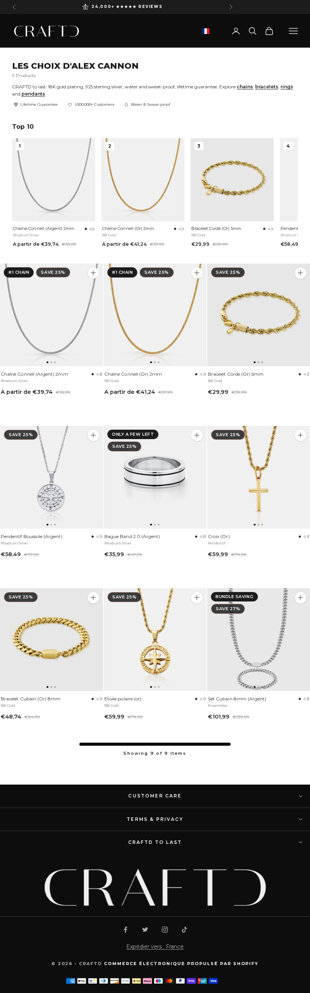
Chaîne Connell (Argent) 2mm (43, 228)
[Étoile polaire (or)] (155, 639)
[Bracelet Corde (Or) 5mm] (258, 315)
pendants (33, 94)
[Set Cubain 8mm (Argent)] (258, 639)
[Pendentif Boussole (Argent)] (51, 477)
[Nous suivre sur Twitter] (145, 929)
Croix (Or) (219, 536)
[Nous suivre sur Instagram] (165, 929)
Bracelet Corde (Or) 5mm (216, 228)
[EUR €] (205, 31)
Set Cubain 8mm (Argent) (237, 699)
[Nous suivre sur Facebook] (125, 929)
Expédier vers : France (155, 946)
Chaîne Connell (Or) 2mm (128, 228)
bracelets (266, 86)
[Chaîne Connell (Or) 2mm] (155, 315)
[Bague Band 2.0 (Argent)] (155, 477)
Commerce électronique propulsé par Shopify (181, 963)
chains (245, 86)
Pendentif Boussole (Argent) (31, 536)
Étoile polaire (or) (122, 699)
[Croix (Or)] (258, 477)
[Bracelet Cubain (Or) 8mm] (51, 639)
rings (287, 86)
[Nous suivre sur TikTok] (184, 929)
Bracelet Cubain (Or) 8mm (30, 699)
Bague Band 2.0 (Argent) (132, 536)
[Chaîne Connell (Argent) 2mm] (51, 315)
